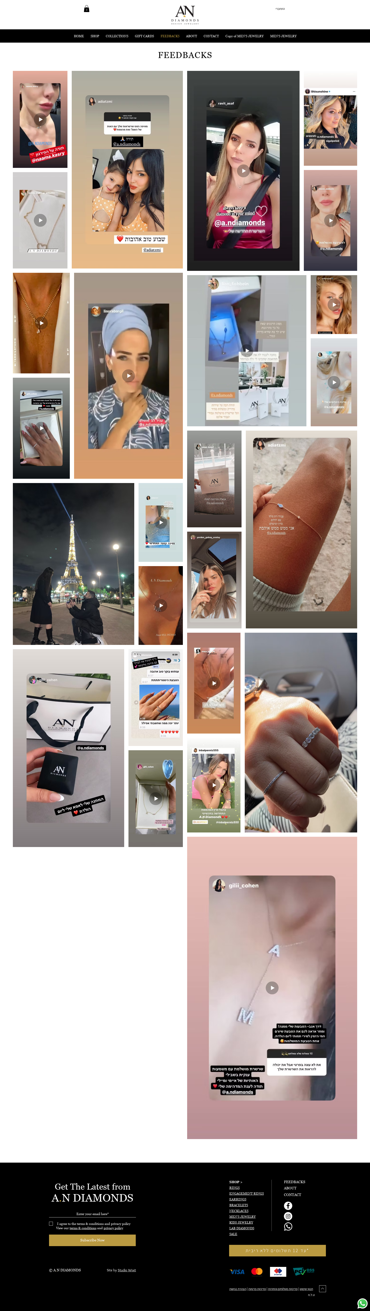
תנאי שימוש (306, 1289)
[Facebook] (288, 1206)
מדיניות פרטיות (257, 1289)
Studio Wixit (127, 1270)
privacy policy (113, 1228)
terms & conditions (83, 1228)
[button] (87, 8)
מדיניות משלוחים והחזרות (283, 1289)
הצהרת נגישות (237, 1289)
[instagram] (288, 1216)
